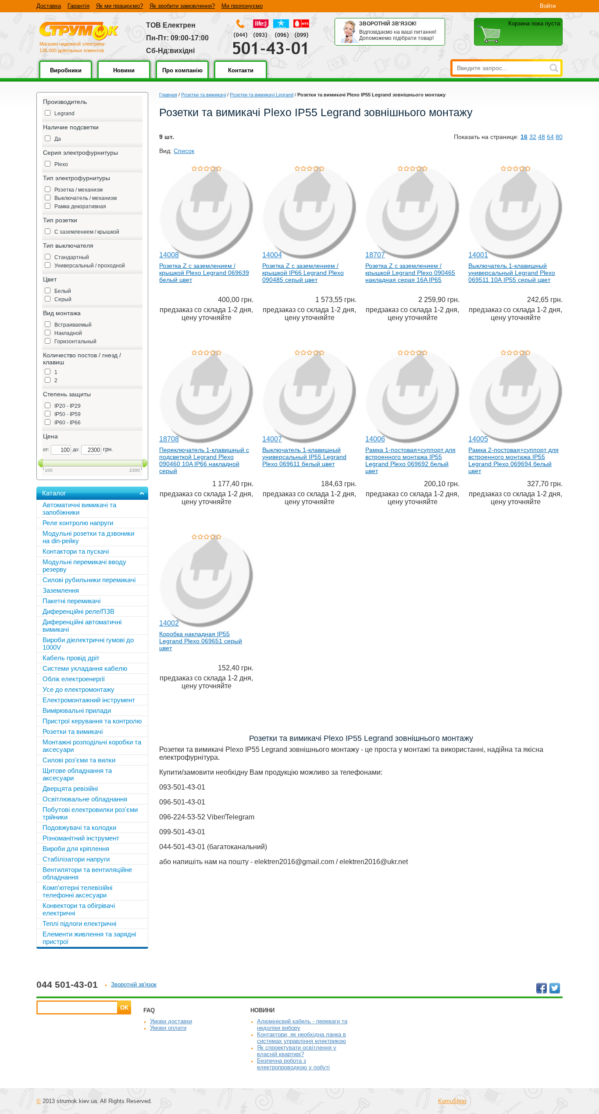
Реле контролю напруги (78, 523)
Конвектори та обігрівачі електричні (79, 909)
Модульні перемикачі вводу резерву (84, 565)
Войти (548, 6)
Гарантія (78, 6)
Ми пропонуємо (242, 6)
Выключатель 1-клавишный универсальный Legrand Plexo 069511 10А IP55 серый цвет (511, 272)
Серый (62, 299)
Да (57, 139)
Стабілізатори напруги (76, 859)
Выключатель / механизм (85, 198)
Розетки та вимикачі (203, 94)
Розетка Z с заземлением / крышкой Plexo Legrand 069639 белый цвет (204, 272)
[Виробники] (65, 76)
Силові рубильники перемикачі (89, 580)
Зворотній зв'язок (134, 984)
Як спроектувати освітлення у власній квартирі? (296, 1050)
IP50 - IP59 (67, 414)
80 (559, 136)
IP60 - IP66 (67, 423)
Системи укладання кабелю (85, 668)
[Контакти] (240, 76)
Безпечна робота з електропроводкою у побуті (293, 1064)
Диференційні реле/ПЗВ (78, 611)
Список (184, 150)
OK (124, 1007)
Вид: (165, 150)
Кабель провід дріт (71, 658)
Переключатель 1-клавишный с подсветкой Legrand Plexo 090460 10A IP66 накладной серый (204, 460)
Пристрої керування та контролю (92, 721)
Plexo (61, 164)
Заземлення (61, 590)
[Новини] (124, 76)
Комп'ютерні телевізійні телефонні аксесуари (77, 891)
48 (541, 136)
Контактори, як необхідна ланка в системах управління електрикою (301, 1037)
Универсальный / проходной (89, 266)
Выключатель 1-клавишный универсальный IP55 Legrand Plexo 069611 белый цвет (304, 456)
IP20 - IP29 (67, 406)
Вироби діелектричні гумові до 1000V (88, 643)
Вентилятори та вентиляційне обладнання (87, 873)
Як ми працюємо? (119, 6)
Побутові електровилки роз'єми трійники (90, 813)
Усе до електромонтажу (78, 689)
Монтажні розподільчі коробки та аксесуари (92, 745)
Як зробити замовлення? (182, 6)
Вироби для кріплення (76, 848)
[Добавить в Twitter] (554, 988)
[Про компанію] (182, 76)
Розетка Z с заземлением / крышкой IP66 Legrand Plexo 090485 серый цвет (303, 272)
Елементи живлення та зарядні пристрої (89, 937)
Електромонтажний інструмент (89, 700)
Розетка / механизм (78, 190)
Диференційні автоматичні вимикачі (82, 625)
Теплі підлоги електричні (79, 923)
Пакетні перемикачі (71, 601)
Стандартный (71, 257)
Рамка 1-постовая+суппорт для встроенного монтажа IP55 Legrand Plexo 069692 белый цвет (410, 460)
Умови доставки (171, 1021)
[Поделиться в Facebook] (541, 988)
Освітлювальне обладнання (85, 799)
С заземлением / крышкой (86, 232)
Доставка (48, 6)
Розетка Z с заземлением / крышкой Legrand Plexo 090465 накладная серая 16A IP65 (410, 272)
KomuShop (452, 1101)
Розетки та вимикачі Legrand (261, 94)
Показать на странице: (486, 136)
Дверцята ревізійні (70, 788)
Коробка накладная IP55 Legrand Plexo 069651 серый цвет (200, 640)
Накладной (68, 333)
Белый (62, 291)
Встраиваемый (73, 325)
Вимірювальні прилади (77, 710)
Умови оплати (168, 1028)
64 (550, 136)
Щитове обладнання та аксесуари (77, 774)
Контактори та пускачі (76, 551)
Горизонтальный (75, 341)
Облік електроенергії (74, 679)
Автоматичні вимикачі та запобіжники (79, 508)
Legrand (64, 113)
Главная (168, 94)
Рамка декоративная (80, 206)
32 (532, 136)
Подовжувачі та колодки (79, 827)
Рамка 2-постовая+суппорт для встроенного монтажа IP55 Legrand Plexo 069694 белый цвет (513, 460)
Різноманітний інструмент (81, 838)
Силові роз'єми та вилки (79, 760)
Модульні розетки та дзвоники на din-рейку (88, 537)
